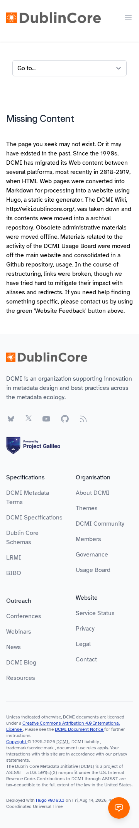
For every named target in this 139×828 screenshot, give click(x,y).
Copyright (16, 741)
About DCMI (93, 493)
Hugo (13, 200)
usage (64, 264)
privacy (120, 754)
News (13, 647)
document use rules (76, 747)
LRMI (13, 558)
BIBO (13, 573)
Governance (92, 554)
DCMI (62, 741)
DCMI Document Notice (79, 729)
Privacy (85, 628)
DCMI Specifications (34, 517)
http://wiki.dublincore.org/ (40, 209)
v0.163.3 (57, 800)
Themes (87, 508)
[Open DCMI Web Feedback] (119, 808)
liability (92, 741)
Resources (20, 678)
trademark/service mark (30, 747)
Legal (83, 644)
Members (88, 539)
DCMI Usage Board (70, 246)
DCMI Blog (21, 662)
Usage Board (93, 570)
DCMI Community (100, 524)
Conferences (23, 616)
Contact (86, 659)
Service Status (95, 613)
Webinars (18, 632)
